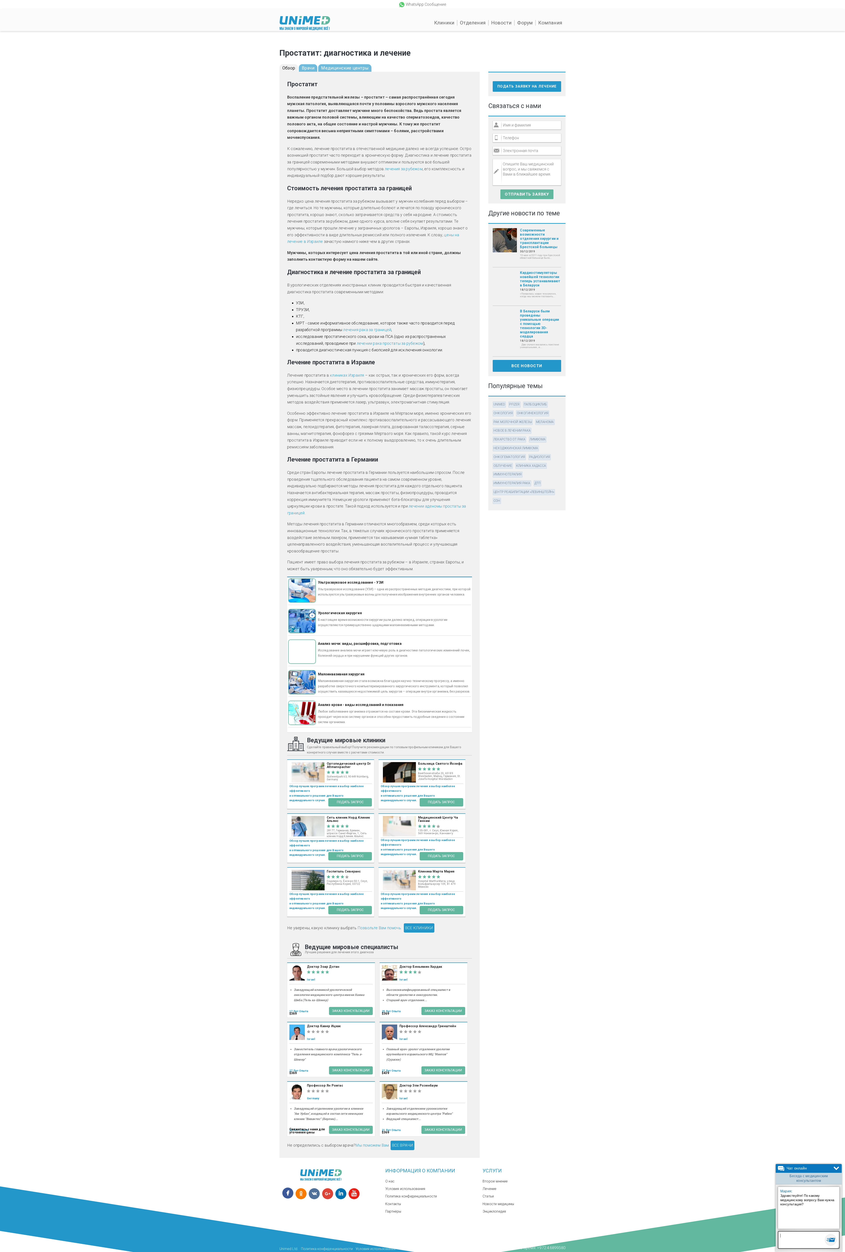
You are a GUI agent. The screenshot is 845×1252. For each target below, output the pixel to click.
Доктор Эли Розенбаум (418, 1085)
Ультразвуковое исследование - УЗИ (351, 582)
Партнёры (393, 1211)
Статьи (488, 1196)
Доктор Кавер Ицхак (324, 1026)
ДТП (538, 483)
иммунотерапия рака (512, 483)
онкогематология (509, 457)
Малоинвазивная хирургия (341, 674)
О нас (390, 1181)
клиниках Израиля (347, 375)
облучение (503, 465)
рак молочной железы (513, 422)
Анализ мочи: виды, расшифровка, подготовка (360, 644)
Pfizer (514, 404)
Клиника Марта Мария (436, 871)
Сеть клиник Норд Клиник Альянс (348, 819)
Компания (550, 23)
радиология (539, 457)
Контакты (393, 1204)
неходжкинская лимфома (516, 448)
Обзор (288, 68)
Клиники (444, 23)
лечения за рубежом (404, 169)
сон (497, 500)
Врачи (308, 68)
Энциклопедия (494, 1211)
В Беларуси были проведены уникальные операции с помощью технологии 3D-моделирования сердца (539, 323)
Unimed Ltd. (288, 1249)
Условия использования (405, 1189)
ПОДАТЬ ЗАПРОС (350, 802)
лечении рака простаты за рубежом (390, 343)
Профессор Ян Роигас (325, 1085)
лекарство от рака (509, 439)
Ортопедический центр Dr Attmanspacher (349, 765)
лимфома (538, 439)
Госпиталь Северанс (344, 871)
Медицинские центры (345, 68)
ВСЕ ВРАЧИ (402, 1145)
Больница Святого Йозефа (440, 764)
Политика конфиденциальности (411, 1196)
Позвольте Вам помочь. (380, 928)
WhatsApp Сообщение (426, 4)
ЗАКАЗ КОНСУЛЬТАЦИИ (350, 1011)
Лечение (489, 1189)
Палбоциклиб (535, 404)
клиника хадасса (531, 465)
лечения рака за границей (367, 329)
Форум (525, 23)
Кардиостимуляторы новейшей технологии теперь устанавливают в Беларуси (540, 279)
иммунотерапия (508, 474)
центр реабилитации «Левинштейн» (524, 492)
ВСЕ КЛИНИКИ (419, 928)
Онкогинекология (532, 413)
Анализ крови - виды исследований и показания (361, 705)
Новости (501, 23)
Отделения (473, 23)
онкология (503, 413)
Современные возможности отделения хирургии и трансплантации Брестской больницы (539, 238)
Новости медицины (498, 1204)
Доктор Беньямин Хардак (420, 967)
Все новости (526, 365)
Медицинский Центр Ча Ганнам (438, 819)
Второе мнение (495, 1181)
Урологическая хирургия (340, 613)
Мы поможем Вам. (372, 1145)
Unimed (499, 404)
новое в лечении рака (512, 430)
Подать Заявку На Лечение (527, 86)
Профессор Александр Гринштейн (427, 1026)
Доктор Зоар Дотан (323, 967)
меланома (545, 422)
